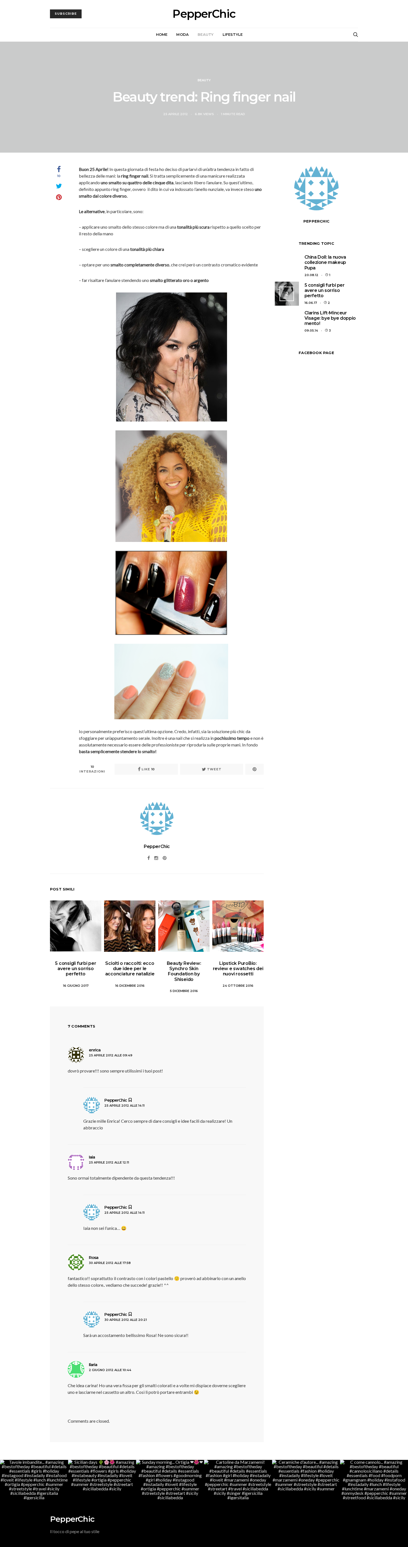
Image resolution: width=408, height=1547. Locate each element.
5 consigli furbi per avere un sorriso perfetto (75, 968)
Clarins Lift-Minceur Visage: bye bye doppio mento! (330, 318)
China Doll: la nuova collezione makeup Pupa (325, 262)
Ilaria (93, 1364)
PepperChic (203, 13)
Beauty (205, 34)
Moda (182, 34)
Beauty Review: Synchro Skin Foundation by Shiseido (184, 971)
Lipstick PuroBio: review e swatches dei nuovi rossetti (238, 968)
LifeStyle (233, 34)
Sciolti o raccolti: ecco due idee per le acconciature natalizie (130, 968)
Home (162, 34)
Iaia (92, 1157)
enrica (94, 1050)
